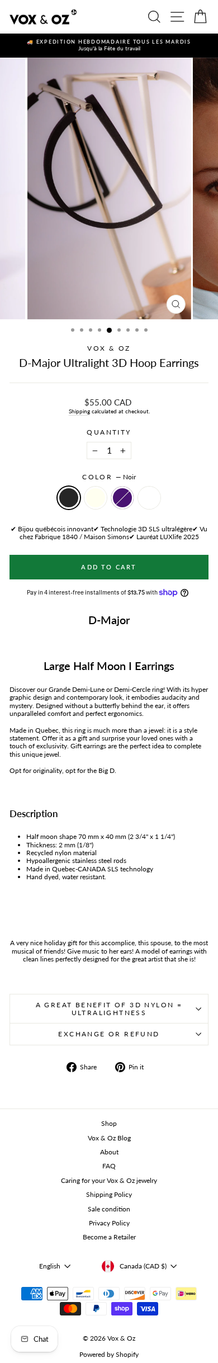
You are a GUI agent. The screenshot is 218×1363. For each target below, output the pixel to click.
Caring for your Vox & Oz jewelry (109, 1180)
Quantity (109, 432)
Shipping (79, 411)
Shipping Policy (109, 1194)
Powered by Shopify (109, 1354)
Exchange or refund (108, 1034)
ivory (95, 498)
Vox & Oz (108, 348)
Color (108, 477)
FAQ (109, 1166)
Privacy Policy (109, 1223)
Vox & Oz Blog (109, 1138)
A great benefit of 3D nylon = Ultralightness (109, 1009)
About (109, 1152)
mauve (122, 498)
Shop (109, 1123)
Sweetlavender (149, 498)
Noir (69, 498)
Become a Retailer (109, 1237)
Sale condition (109, 1209)
